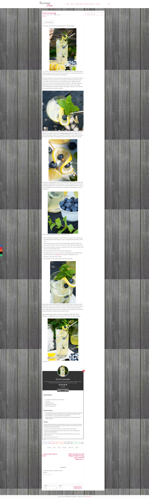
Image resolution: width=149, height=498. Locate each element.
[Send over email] (76, 443)
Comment (45, 472)
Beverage (49, 447)
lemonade (64, 447)
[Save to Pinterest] (53, 443)
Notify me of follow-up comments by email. (53, 470)
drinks (54, 447)
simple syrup (70, 447)
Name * (46, 485)
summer (76, 447)
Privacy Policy (88, 496)
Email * (60, 485)
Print (63, 390)
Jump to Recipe (49, 22)
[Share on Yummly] (60, 443)
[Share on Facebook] (45, 443)
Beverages (44, 16)
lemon (59, 447)
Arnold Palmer (58, 254)
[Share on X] (68, 443)
